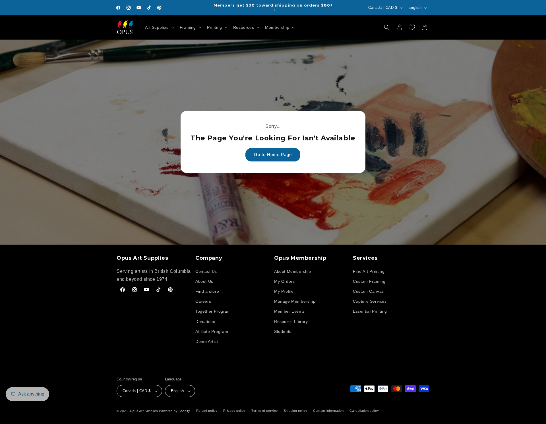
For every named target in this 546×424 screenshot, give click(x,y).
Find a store (207, 291)
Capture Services (370, 301)
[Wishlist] (412, 27)
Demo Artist (206, 341)
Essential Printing (370, 311)
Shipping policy (295, 410)
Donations (205, 321)
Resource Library (291, 321)
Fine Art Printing (368, 271)
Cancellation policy (364, 410)
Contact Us (206, 271)
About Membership (292, 271)
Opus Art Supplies (144, 411)
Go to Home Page (273, 154)
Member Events (289, 311)
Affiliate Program (211, 331)
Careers (203, 301)
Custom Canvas (368, 291)
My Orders (284, 281)
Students (282, 331)
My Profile (284, 291)
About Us (204, 281)
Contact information (328, 410)
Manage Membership (294, 301)
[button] (159, 27)
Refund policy (207, 410)
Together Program (213, 311)
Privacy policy (234, 410)
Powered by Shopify (174, 411)
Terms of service (264, 410)
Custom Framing (369, 281)
